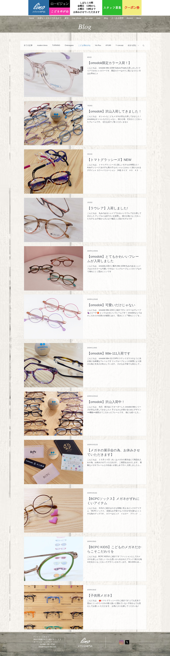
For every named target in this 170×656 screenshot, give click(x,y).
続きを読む (132, 45)
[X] (127, 642)
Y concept (119, 45)
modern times (42, 45)
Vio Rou (98, 45)
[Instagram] (121, 642)
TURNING (56, 45)
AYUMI (108, 45)
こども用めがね (84, 45)
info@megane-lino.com (47, 647)
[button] (143, 45)
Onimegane (69, 45)
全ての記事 (28, 45)
